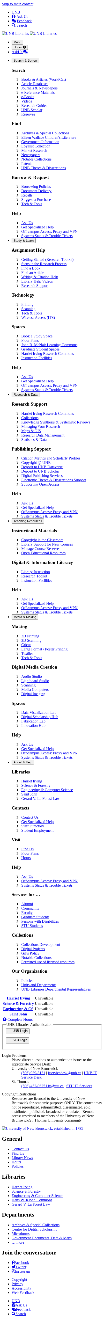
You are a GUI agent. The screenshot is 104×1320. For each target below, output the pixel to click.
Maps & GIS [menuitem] (31, 431)
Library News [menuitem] (22, 1158)
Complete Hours (20, 1019)
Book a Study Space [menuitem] (36, 336)
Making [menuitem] (25, 617)
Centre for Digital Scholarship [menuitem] (34, 1229)
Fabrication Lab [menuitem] (33, 721)
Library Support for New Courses (47, 544)
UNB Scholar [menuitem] (31, 110)
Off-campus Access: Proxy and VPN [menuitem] (49, 231)
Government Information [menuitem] (40, 142)
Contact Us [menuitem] (29, 817)
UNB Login (20, 1031)
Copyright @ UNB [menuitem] (36, 462)
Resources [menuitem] (28, 521)
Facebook (21, 1263)
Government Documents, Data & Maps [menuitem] (42, 1238)
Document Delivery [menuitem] (36, 191)
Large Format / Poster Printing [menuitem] (44, 649)
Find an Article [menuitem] (32, 272)
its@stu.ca (56, 1086)
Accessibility (21, 1288)
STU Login (19, 1040)
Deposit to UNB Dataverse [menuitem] (42, 467)
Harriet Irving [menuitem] (31, 781)
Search (21, 25)
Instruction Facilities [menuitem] (36, 358)
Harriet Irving (18, 998)
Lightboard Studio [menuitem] (35, 681)
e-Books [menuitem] (27, 97)
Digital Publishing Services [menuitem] (42, 476)
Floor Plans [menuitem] (30, 340)
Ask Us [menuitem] (27, 223)
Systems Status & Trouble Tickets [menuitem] (47, 236)
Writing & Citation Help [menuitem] (39, 277)
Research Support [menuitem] (34, 286)
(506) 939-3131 (33, 1073)
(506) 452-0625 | (34, 1086)
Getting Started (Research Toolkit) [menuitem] (47, 259)
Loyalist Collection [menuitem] (35, 146)
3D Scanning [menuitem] (31, 640)
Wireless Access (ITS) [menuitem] (38, 317)
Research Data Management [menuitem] (42, 435)
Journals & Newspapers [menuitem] (39, 88)
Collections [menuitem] (29, 418)
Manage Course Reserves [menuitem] (40, 549)
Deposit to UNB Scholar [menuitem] (40, 471)
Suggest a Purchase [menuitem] (36, 199)
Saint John (18, 1014)
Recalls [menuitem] (26, 195)
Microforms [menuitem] (21, 1234)
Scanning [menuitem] (28, 309)
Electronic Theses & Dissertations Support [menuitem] (53, 480)
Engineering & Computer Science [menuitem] (47, 790)
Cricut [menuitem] (26, 645)
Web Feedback (23, 1293)
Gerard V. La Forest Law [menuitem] (40, 798)
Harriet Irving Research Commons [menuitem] (47, 353)
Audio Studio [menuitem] (31, 676)
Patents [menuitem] (26, 163)
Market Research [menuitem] (34, 150)
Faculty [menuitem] (27, 913)
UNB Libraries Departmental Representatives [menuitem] (56, 989)
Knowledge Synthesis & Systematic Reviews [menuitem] (55, 422)
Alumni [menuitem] (27, 904)
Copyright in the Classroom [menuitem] (42, 540)
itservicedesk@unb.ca (64, 1073)
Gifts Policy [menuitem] (30, 953)
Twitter (20, 1267)
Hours (18, 47)
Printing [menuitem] (27, 304)
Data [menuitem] (25, 394)
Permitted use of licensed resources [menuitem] (47, 962)
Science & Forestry (18, 1003)
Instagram (22, 1271)
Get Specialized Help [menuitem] (37, 227)
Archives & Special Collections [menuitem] (45, 133)
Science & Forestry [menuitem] (36, 785)
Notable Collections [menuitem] (36, 159)
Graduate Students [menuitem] (35, 917)
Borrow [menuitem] (25, 60)
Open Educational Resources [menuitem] (43, 553)
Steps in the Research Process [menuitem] (44, 264)
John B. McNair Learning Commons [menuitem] (49, 345)
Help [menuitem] (23, 762)
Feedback (24, 21)
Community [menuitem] (30, 908)
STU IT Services (79, 1086)
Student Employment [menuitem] (37, 830)
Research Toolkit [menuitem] (34, 576)
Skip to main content (17, 4)
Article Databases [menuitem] (34, 84)
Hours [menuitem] (26, 858)
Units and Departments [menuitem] (38, 985)
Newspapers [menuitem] (30, 155)
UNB (16, 12)
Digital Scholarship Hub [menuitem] (39, 717)
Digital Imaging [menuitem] (33, 694)
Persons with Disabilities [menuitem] (40, 921)
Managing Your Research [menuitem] (40, 426)
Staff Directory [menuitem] (32, 826)
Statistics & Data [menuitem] (34, 440)
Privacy (17, 1284)
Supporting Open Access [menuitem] (40, 484)
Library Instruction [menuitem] (35, 572)
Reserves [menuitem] (28, 114)
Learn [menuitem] (24, 240)
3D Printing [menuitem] (30, 636)
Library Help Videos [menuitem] (37, 281)
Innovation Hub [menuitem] (33, 725)
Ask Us (22, 17)
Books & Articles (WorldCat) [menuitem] (43, 79)
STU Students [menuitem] (32, 926)
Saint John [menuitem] (29, 794)
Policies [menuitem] (27, 980)
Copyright (19, 1279)
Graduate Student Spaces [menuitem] (40, 349)
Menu (17, 42)
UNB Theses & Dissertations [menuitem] (43, 168)
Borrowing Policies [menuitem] (36, 186)
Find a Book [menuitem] (30, 268)
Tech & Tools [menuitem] (31, 204)
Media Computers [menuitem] (35, 689)
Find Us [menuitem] (27, 849)
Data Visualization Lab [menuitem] (38, 712)
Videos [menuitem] (26, 101)
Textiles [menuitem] (27, 653)
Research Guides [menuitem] (34, 105)
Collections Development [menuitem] (40, 944)
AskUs (17, 52)
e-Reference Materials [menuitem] (38, 92)
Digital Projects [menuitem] (33, 949)
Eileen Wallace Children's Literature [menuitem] (48, 137)
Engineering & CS (18, 1009)
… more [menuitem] (18, 1242)
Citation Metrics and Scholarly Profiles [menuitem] (50, 458)
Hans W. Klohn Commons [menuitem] (32, 1200)
